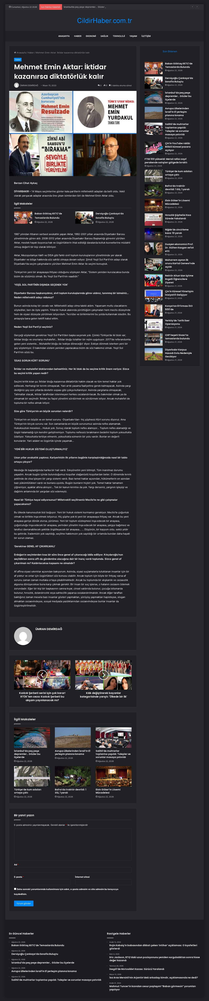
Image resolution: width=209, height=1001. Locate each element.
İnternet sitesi (82, 877)
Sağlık (104, 36)
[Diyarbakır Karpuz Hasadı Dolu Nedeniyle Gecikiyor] (154, 354)
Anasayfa (64, 36)
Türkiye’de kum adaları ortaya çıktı (27, 791)
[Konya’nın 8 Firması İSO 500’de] (154, 310)
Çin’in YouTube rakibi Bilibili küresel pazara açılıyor (178, 147)
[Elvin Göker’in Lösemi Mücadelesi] (114, 776)
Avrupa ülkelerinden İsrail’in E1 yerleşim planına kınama (72, 752)
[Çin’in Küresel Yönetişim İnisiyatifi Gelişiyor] (154, 296)
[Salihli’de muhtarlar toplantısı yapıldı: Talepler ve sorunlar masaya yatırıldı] (114, 737)
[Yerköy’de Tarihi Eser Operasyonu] (154, 325)
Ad (16, 864)
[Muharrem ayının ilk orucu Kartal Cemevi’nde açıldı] (154, 264)
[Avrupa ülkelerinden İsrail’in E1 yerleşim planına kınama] (73, 737)
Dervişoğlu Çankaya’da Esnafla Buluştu (179, 79)
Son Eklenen (170, 51)
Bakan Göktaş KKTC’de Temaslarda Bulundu (179, 65)
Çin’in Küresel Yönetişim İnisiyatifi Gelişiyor (179, 293)
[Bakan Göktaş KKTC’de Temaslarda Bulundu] (23, 217)
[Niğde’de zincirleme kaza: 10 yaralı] (154, 234)
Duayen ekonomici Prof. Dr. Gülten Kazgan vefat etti (179, 248)
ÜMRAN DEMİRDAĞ (48, 629)
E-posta (19, 877)
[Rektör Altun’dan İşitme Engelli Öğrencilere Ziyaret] (154, 280)
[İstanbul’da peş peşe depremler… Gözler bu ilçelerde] (32, 737)
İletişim (146, 36)
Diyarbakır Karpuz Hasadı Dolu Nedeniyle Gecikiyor (178, 353)
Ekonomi (91, 36)
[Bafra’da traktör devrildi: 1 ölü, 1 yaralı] (73, 776)
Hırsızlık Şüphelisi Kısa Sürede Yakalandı (178, 216)
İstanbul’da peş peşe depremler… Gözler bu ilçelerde (90, 7)
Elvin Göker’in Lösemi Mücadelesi (108, 791)
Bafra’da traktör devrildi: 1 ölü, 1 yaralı (70, 791)
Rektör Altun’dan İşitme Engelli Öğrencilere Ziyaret (179, 279)
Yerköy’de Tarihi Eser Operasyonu (177, 322)
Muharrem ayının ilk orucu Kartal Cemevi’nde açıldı (180, 263)
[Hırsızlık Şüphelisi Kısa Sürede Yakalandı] (154, 219)
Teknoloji (119, 36)
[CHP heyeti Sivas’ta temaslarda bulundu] (154, 339)
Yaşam (133, 36)
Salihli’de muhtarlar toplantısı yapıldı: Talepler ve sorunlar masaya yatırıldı (113, 754)
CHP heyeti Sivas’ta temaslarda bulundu (177, 336)
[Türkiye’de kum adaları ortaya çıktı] (32, 776)
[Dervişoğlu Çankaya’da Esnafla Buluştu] (84, 217)
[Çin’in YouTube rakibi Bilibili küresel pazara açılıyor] (154, 148)
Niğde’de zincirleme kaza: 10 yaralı (177, 231)
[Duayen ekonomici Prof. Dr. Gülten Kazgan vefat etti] (154, 249)
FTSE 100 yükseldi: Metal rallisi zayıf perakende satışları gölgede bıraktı (166, 160)
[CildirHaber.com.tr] (104, 21)
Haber (77, 36)
